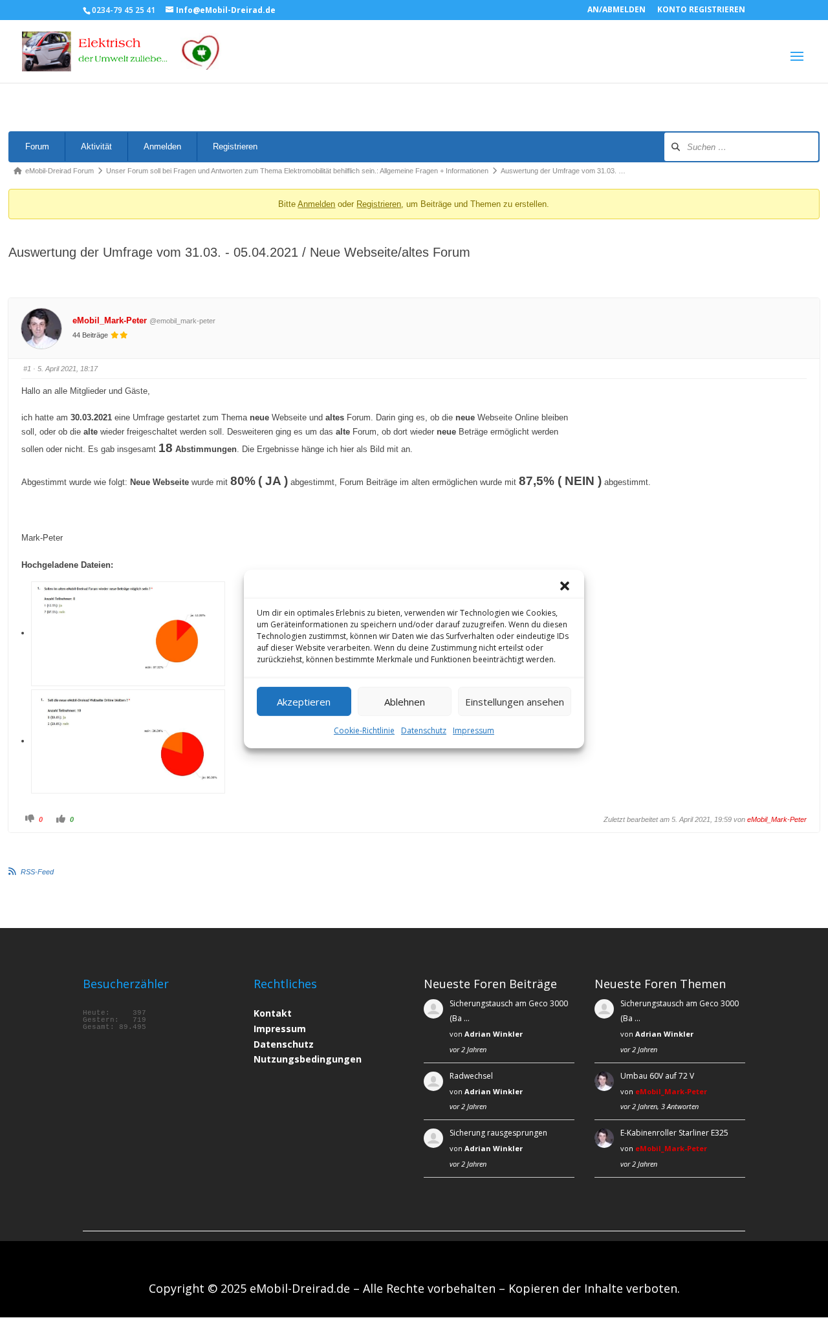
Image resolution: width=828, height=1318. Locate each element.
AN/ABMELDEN (616, 10)
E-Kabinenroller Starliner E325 (674, 1132)
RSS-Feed (37, 872)
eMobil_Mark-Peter (109, 320)
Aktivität (96, 146)
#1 (27, 369)
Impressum (473, 730)
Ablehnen (404, 701)
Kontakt (273, 1013)
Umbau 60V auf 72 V (657, 1075)
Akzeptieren (304, 701)
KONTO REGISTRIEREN (701, 10)
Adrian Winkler (493, 1034)
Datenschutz (423, 730)
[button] (564, 585)
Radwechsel (471, 1075)
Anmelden (162, 146)
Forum (37, 146)
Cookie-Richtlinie (364, 730)
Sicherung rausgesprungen (498, 1132)
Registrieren (235, 146)
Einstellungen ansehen (514, 701)
